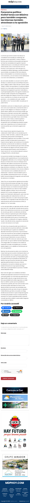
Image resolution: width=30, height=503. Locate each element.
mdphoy (5, 28)
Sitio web (3, 363)
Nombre (3, 348)
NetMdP (27, 501)
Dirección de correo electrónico (10, 355)
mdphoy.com (14, 483)
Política (4, 10)
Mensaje (3, 333)
